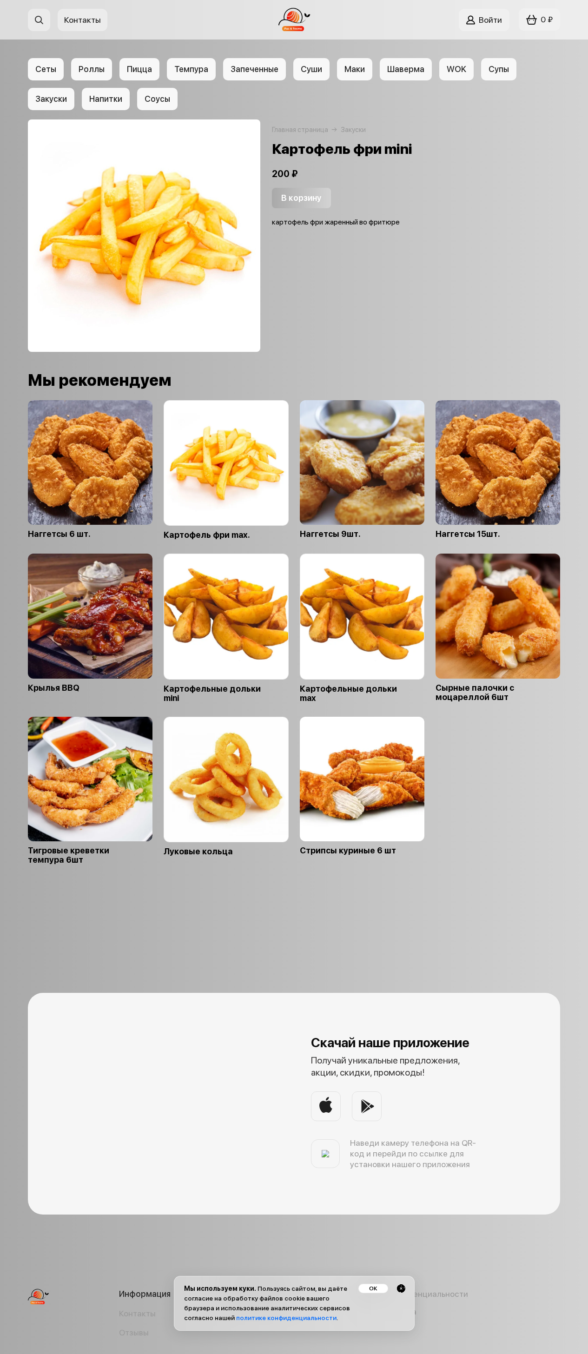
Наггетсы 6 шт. (59, 534)
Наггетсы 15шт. (468, 534)
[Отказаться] (401, 1288)
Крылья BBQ (53, 688)
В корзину (301, 198)
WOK (456, 69)
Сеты (45, 69)
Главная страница (300, 129)
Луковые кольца (198, 851)
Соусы (157, 99)
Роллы (92, 69)
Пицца (139, 69)
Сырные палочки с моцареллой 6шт (475, 692)
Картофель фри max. (207, 535)
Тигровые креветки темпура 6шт (68, 855)
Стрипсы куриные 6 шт (348, 850)
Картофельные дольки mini (212, 693)
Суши (311, 69)
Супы (499, 69)
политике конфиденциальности (286, 1317)
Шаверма (405, 69)
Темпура (191, 69)
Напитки (105, 99)
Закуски (51, 99)
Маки (354, 69)
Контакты (137, 1313)
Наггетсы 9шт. (330, 534)
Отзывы (134, 1332)
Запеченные (254, 69)
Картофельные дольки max (348, 693)
